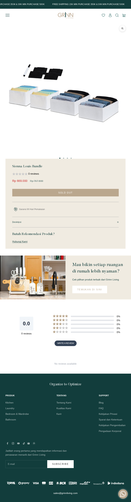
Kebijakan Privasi (108, 414)
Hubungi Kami (19, 241)
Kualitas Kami (63, 408)
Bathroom (10, 419)
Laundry (9, 408)
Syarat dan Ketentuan (110, 419)
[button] (65, 174)
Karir (59, 414)
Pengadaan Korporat (110, 431)
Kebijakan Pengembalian (112, 425)
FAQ (101, 408)
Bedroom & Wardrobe (17, 414)
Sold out (65, 192)
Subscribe (60, 464)
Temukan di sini (89, 289)
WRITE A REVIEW (65, 343)
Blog (101, 402)
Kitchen (9, 402)
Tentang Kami (63, 402)
